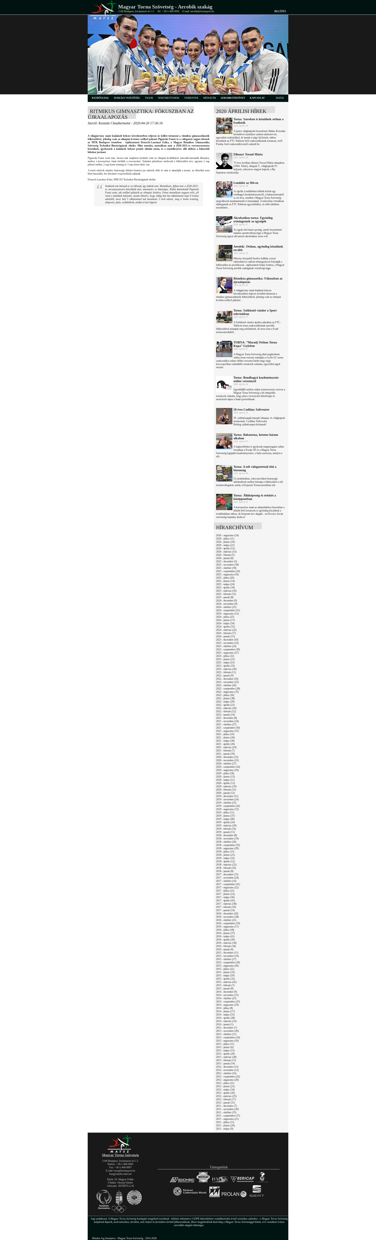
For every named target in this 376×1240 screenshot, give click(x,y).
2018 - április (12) (225, 861)
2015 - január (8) (224, 988)
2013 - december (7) (226, 1027)
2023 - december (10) (227, 639)
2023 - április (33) (225, 665)
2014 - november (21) (227, 995)
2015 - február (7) (225, 985)
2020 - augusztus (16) (227, 770)
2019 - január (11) (225, 832)
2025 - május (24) (225, 584)
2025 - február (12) (226, 594)
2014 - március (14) (226, 1021)
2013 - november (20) (227, 1030)
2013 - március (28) (226, 1057)
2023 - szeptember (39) (228, 649)
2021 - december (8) (226, 717)
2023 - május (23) (225, 662)
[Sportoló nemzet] (214, 1197)
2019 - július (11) (225, 812)
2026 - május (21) (225, 545)
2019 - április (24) (225, 822)
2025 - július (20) (225, 577)
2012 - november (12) (227, 1070)
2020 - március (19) (226, 786)
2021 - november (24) (227, 721)
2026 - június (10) (225, 541)
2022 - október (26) (226, 685)
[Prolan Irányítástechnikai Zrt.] (234, 1197)
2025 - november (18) (227, 564)
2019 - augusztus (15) (227, 809)
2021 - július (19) (225, 734)
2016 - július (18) (225, 929)
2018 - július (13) (225, 851)
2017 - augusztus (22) (227, 887)
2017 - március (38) (226, 903)
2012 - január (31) (225, 1102)
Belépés (280, 11)
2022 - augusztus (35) (227, 691)
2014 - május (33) (225, 1014)
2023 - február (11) (226, 672)
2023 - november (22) (227, 642)
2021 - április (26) (225, 744)
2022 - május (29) (225, 701)
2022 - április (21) (225, 704)
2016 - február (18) (226, 946)
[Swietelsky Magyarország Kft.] (203, 1182)
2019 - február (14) (226, 828)
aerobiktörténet (233, 98)
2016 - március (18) (226, 942)
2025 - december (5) (226, 561)
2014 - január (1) (224, 1024)
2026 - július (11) (225, 538)
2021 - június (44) (225, 737)
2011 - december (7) (226, 1105)
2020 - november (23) (227, 760)
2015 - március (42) (226, 982)
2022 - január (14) (225, 714)
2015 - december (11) (227, 952)
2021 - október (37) (226, 724)
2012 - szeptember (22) (228, 1076)
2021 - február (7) (225, 750)
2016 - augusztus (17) (227, 926)
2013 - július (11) (225, 1043)
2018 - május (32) (225, 858)
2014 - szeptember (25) (228, 1001)
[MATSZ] (120, 1152)
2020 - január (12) (225, 792)
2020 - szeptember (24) (228, 766)
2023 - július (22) (225, 655)
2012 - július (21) (225, 1083)
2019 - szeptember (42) (228, 805)
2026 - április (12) (225, 548)
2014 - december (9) (226, 991)
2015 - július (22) (225, 968)
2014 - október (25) (226, 998)
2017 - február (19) (226, 907)
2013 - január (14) (225, 1063)
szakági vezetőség (127, 98)
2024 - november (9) (226, 603)
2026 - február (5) (225, 554)
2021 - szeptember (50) (228, 727)
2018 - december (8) (226, 835)
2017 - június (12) (225, 893)
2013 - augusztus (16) (227, 1040)
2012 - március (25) (226, 1096)
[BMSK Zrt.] (220, 1182)
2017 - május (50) (225, 897)
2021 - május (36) (225, 740)
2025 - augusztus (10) (227, 574)
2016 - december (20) (227, 913)
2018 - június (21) (225, 854)
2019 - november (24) (227, 799)
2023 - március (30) (226, 669)
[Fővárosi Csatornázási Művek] (190, 1197)
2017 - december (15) (227, 874)
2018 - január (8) (224, 871)
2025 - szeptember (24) (228, 571)
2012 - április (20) (225, 1092)
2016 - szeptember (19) (228, 923)
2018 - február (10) (226, 867)
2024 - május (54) (225, 623)
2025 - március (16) (226, 590)
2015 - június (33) (225, 972)
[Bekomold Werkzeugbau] (182, 1182)
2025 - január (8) (224, 597)
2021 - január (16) (225, 753)
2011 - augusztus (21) (227, 1118)
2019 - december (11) (227, 796)
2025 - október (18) (226, 567)
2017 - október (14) (226, 880)
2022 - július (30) (225, 695)
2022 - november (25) (227, 682)
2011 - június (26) (225, 1125)
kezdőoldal (100, 98)
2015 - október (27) (226, 959)
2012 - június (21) (225, 1086)
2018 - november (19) (227, 838)
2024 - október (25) (226, 607)
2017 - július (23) (225, 890)
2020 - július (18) (225, 773)
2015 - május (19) (225, 975)
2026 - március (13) (226, 551)
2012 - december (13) (227, 1066)
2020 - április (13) (225, 783)
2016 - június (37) (225, 933)
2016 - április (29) (225, 939)
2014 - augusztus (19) (227, 1004)
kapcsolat (257, 98)
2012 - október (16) (226, 1073)
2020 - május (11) (225, 779)
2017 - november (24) (227, 877)
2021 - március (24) (226, 747)
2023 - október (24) (226, 646)
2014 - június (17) (225, 1011)
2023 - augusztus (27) (227, 652)
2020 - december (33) (227, 757)
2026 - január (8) (224, 558)
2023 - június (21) (225, 659)
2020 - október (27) (226, 763)
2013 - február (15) (226, 1060)
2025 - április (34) (225, 587)
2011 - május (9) (224, 1128)
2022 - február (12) (226, 711)
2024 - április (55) (225, 626)
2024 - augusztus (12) (227, 613)
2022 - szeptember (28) (228, 688)
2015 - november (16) (227, 955)
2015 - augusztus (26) (227, 965)
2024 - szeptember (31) (228, 610)
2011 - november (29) (227, 1109)
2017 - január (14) (225, 910)
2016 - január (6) (224, 949)
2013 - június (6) (224, 1047)
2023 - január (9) (224, 675)
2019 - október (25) (226, 802)
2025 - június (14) (225, 581)
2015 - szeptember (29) (228, 962)
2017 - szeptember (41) (228, 884)
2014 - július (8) (224, 1008)
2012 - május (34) (225, 1089)
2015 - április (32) (225, 978)
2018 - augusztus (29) (227, 848)
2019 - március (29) (226, 825)
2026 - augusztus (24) (227, 535)
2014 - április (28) (225, 1017)
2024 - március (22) (226, 629)
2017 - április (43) (225, 900)
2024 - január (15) (225, 636)
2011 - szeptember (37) (228, 1115)
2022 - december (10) (227, 678)
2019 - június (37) (225, 815)
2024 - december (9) (226, 600)
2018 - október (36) (226, 841)
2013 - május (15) (225, 1050)
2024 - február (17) (226, 633)
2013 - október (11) (226, 1034)
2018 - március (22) (226, 864)
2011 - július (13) (225, 1122)
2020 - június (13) (225, 776)
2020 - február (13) (226, 789)
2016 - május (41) (225, 936)
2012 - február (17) (226, 1099)
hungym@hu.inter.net (120, 1173)
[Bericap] (242, 1182)
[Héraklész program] (262, 1182)
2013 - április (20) (225, 1053)
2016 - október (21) (226, 920)
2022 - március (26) (226, 708)
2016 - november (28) (227, 916)
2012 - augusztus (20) (227, 1079)
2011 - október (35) (226, 1112)
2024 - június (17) (225, 620)
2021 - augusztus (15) (227, 730)
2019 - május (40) (225, 819)
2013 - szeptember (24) (228, 1037)
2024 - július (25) (225, 616)
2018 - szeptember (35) (228, 845)
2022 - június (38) (225, 698)
